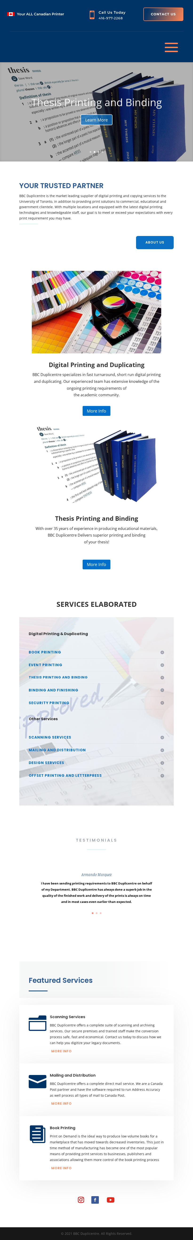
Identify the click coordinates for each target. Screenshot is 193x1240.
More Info (96, 411)
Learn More (96, 119)
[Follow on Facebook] (95, 1200)
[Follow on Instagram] (81, 1200)
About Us (154, 242)
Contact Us (163, 14)
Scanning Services (67, 1017)
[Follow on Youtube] (110, 1199)
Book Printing (62, 1128)
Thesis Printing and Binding (96, 102)
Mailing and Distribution (73, 1075)
